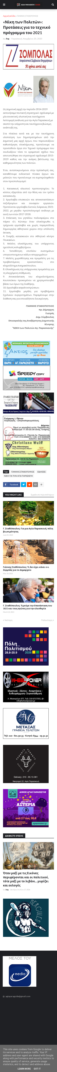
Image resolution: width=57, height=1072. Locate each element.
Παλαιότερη (46, 620)
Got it (37, 1069)
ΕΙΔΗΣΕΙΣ (41, 471)
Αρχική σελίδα (9, 16)
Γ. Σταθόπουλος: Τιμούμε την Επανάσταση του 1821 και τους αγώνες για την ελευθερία (27, 607)
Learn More (24, 1069)
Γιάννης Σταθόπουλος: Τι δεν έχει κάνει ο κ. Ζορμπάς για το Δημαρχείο (26, 568)
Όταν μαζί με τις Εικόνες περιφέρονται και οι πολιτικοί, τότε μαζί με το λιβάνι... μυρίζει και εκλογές (26, 879)
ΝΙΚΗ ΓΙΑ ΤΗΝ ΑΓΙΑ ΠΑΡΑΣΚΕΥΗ (18, 476)
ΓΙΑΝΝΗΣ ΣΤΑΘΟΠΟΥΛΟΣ (27, 16)
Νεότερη (8, 620)
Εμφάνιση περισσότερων (42, 494)
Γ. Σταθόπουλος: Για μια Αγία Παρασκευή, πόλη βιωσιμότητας (28, 530)
